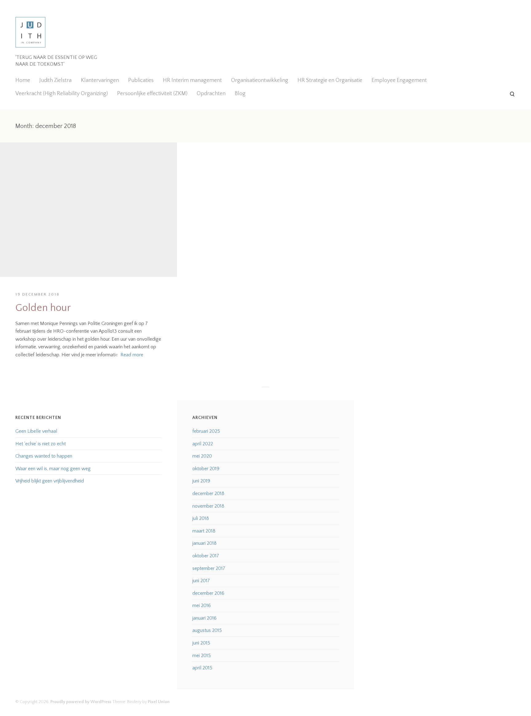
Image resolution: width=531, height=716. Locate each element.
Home (22, 80)
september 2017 (208, 568)
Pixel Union (159, 701)
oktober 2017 (205, 556)
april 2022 (202, 444)
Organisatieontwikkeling (259, 80)
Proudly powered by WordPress (80, 701)
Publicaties (141, 80)
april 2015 (202, 668)
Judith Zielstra (55, 80)
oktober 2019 (205, 468)
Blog (240, 94)
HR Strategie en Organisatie (329, 80)
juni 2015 (201, 643)
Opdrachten (211, 94)
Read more (131, 355)
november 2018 (208, 506)
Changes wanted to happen (43, 456)
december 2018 (208, 493)
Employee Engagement (399, 80)
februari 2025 (206, 431)
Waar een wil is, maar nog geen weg (53, 468)
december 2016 (208, 593)
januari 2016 (204, 618)
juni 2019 (201, 481)
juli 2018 (200, 518)
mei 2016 (201, 605)
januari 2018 (204, 543)
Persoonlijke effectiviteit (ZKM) (152, 94)
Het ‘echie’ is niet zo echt (40, 444)
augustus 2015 (207, 630)
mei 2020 (202, 456)
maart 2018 (203, 531)
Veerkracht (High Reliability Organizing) (61, 94)
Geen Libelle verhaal (36, 431)
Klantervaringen (100, 80)
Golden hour (43, 308)
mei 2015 (201, 655)
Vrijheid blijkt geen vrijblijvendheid (49, 481)
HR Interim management (192, 80)
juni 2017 (201, 580)
